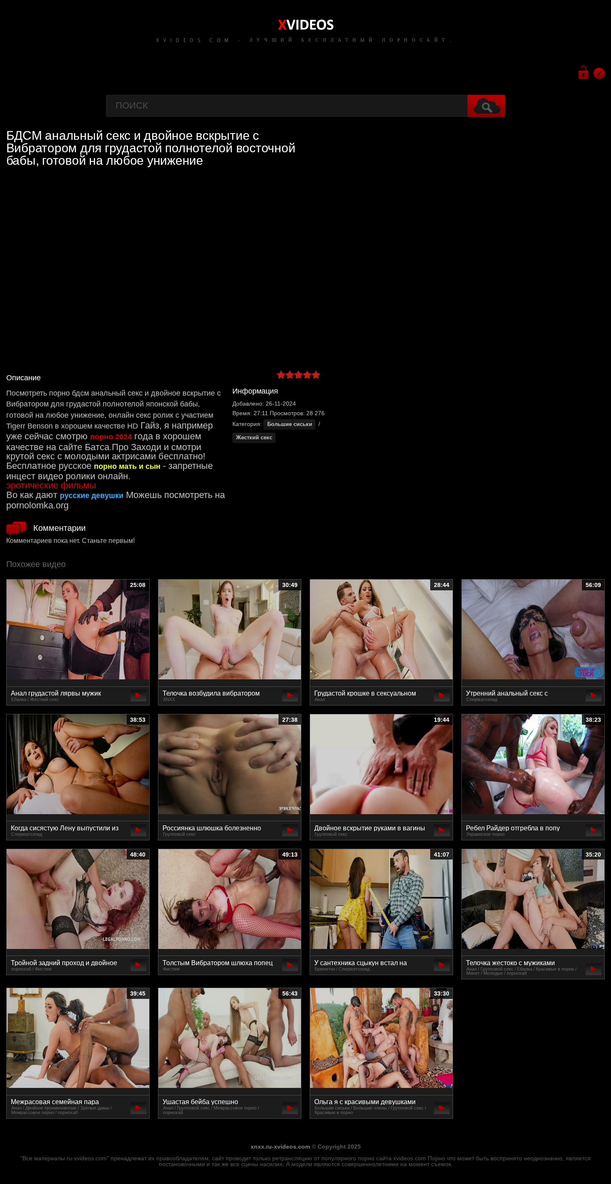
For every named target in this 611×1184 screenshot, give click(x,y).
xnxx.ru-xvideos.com (280, 1146)
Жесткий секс (254, 438)
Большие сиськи (289, 424)
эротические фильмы (51, 485)
